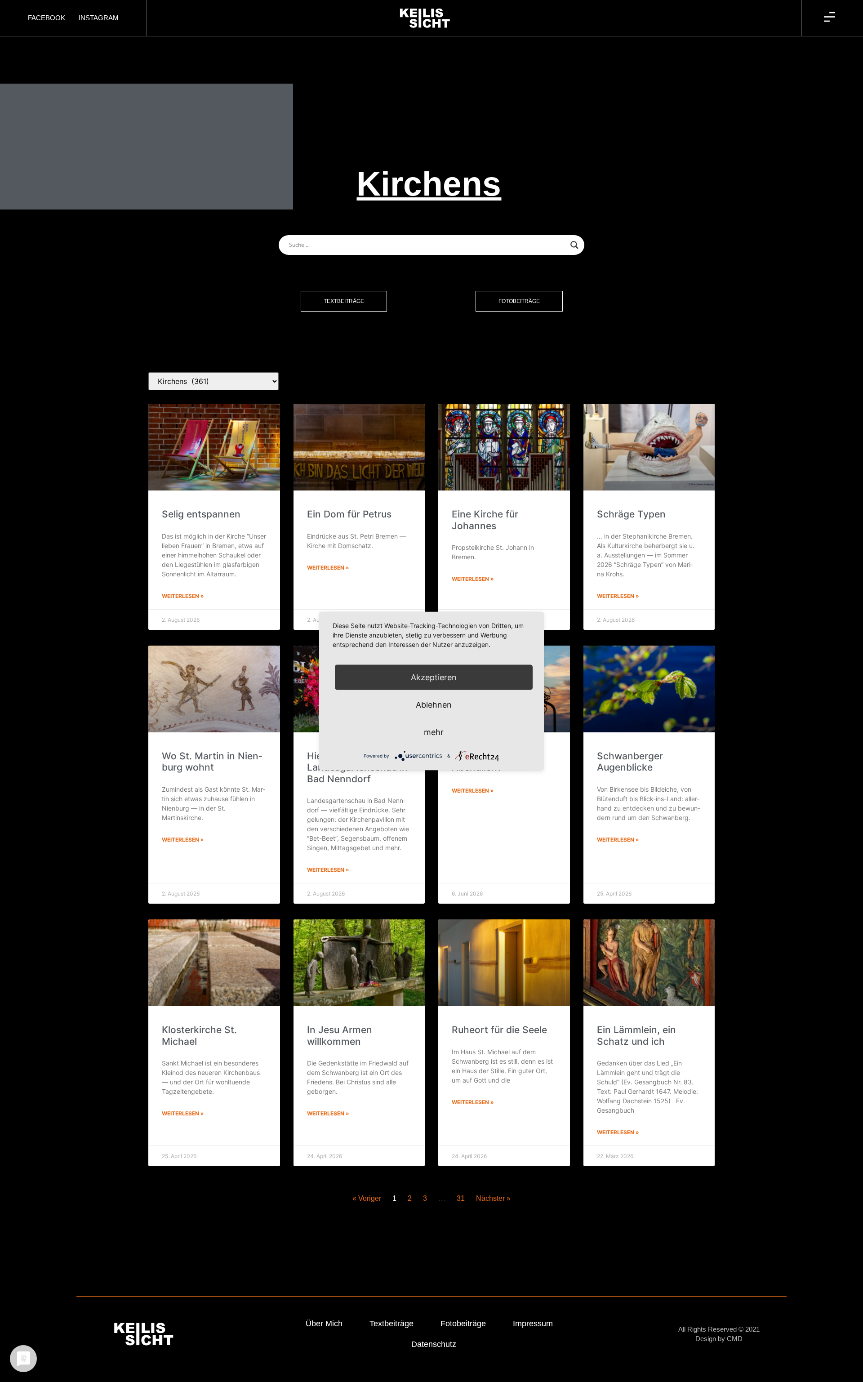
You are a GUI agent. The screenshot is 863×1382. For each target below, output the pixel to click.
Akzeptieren (434, 677)
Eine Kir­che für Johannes (485, 519)
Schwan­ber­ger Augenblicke (630, 761)
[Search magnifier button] (574, 245)
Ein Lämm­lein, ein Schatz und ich (636, 1035)
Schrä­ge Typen (631, 514)
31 (461, 1198)
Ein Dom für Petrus (349, 514)
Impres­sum (533, 1323)
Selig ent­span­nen (201, 514)
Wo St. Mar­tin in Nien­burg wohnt (212, 761)
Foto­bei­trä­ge (463, 1323)
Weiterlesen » (183, 596)
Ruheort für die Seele (499, 1029)
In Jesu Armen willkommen (339, 1035)
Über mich (324, 1323)
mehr (434, 732)
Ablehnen (434, 704)
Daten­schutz (433, 1344)
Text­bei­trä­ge (391, 1323)
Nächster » (493, 1198)
